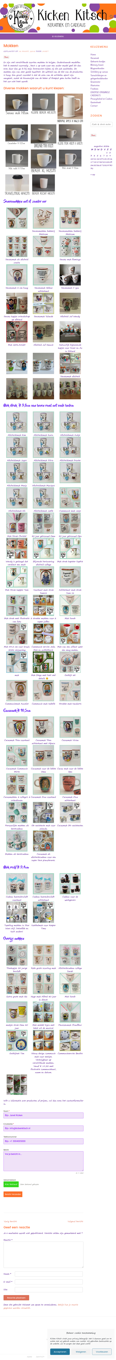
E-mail (8, 1281)
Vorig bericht (10, 1221)
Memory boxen (97, 64)
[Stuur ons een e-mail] (16, 17)
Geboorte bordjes (98, 61)
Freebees (94, 88)
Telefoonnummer (10, 1137)
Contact (94, 105)
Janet (45, 51)
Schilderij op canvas (99, 71)
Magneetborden (97, 68)
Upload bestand (10, 1180)
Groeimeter (95, 81)
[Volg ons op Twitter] (5, 17)
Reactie (8, 1240)
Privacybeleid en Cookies (101, 98)
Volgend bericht (75, 1221)
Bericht (6, 1150)
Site (5, 1289)
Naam (6, 1111)
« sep (93, 174)
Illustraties (95, 85)
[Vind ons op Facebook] (10, 17)
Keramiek (95, 58)
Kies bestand (11, 1184)
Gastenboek (96, 102)
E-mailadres (9, 1124)
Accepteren (60, 1351)
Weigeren (81, 1351)
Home (93, 54)
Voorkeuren (102, 1351)
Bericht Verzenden (13, 1194)
